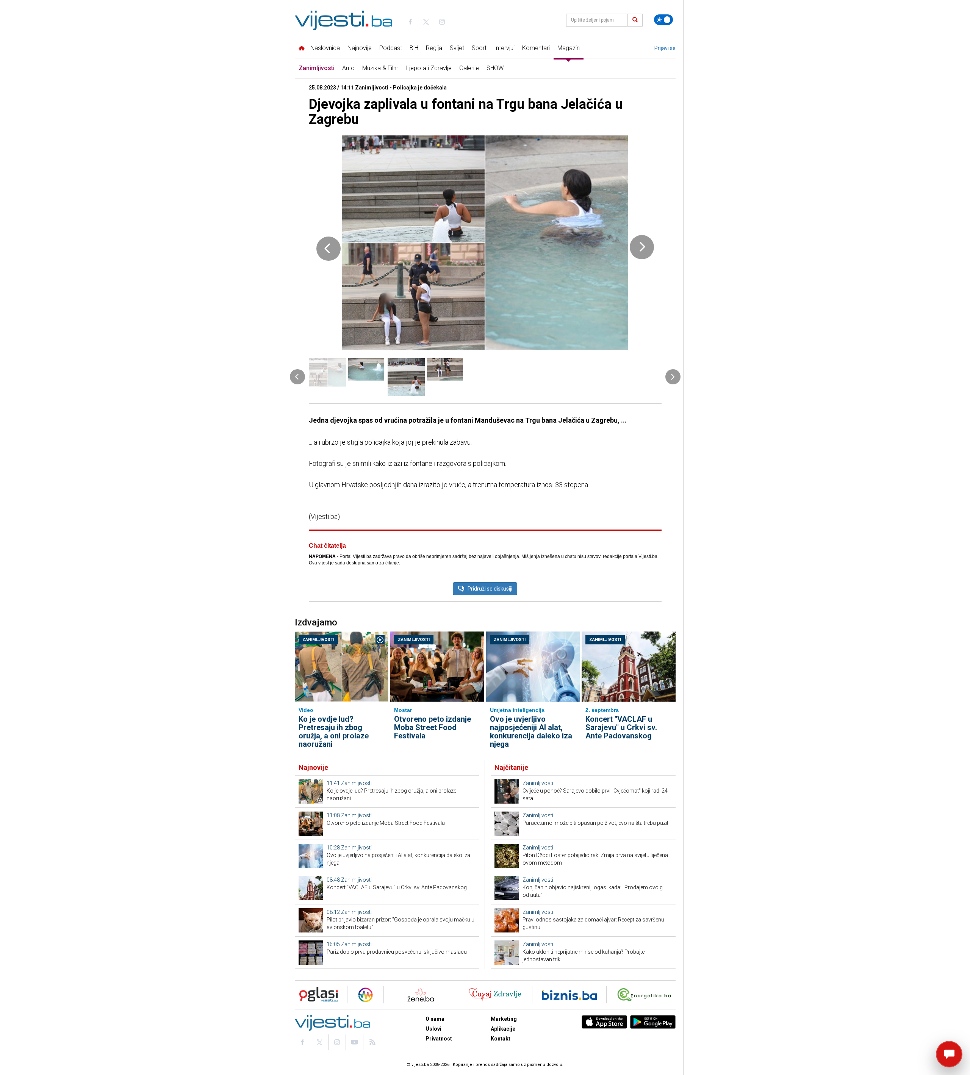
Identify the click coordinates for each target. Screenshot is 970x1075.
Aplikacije (503, 1029)
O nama (435, 1019)
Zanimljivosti (317, 68)
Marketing (504, 1019)
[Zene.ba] (420, 994)
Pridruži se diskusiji (490, 589)
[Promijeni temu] (663, 19)
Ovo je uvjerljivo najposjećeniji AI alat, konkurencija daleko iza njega (531, 732)
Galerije (469, 68)
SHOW (495, 68)
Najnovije (359, 48)
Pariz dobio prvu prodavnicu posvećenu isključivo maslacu (397, 952)
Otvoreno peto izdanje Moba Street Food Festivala (432, 727)
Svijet (457, 48)
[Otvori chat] (949, 1054)
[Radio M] (316, 994)
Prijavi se (665, 48)
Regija (434, 48)
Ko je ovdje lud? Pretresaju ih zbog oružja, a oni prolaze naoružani (334, 732)
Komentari (536, 48)
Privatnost (439, 1039)
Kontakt (500, 1039)
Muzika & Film (380, 68)
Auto (348, 68)
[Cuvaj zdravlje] (495, 994)
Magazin (568, 48)
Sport (479, 48)
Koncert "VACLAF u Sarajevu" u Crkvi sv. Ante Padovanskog (621, 727)
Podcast (390, 48)
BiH (414, 48)
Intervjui (504, 48)
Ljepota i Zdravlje (429, 68)
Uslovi (433, 1029)
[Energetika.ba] (646, 994)
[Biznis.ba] (569, 994)
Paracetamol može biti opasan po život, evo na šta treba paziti (596, 823)
